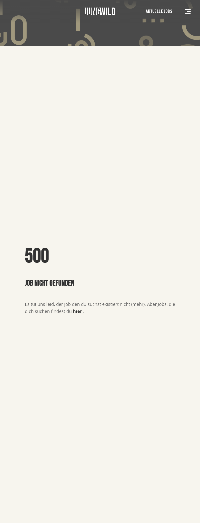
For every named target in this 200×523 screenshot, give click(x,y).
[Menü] (187, 12)
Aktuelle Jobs (159, 11)
